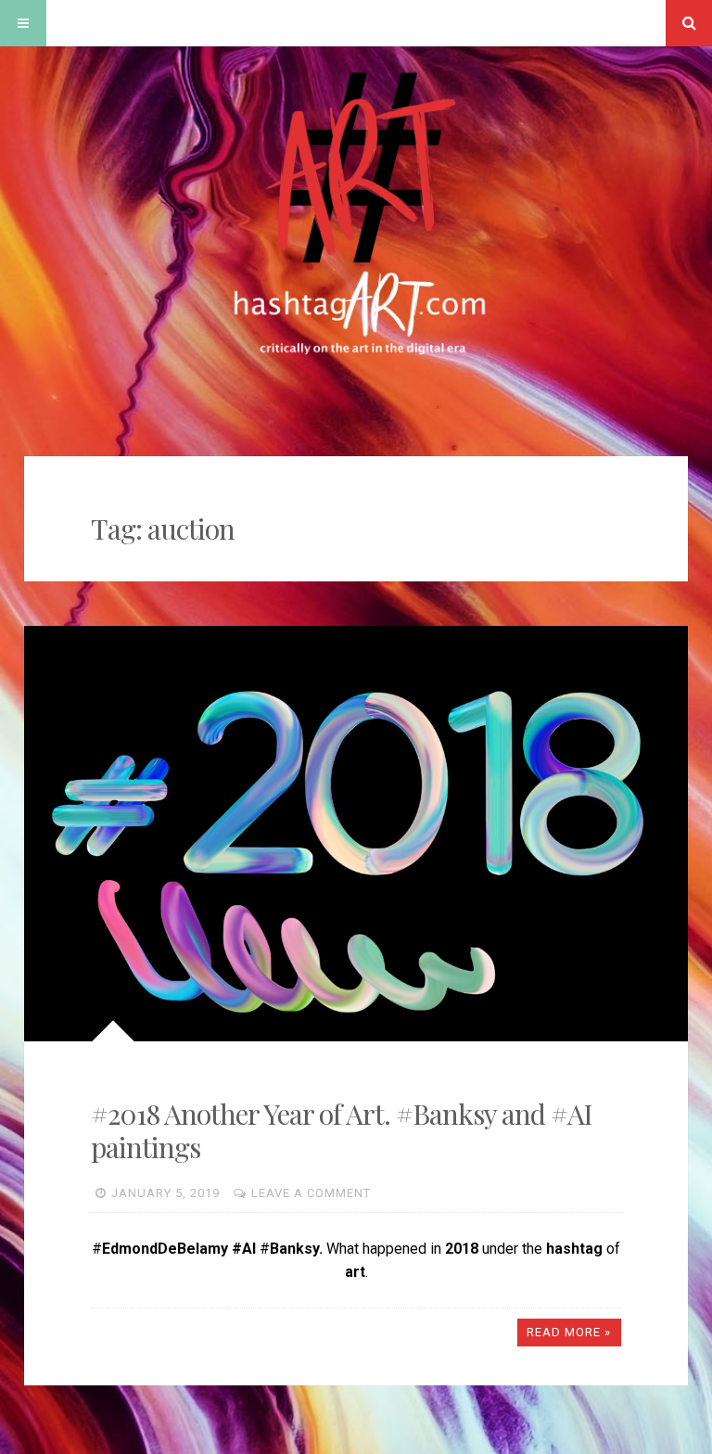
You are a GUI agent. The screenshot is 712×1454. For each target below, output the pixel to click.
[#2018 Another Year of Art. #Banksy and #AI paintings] (356, 833)
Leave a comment (311, 1193)
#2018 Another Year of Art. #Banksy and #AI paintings (341, 1130)
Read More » (569, 1332)
